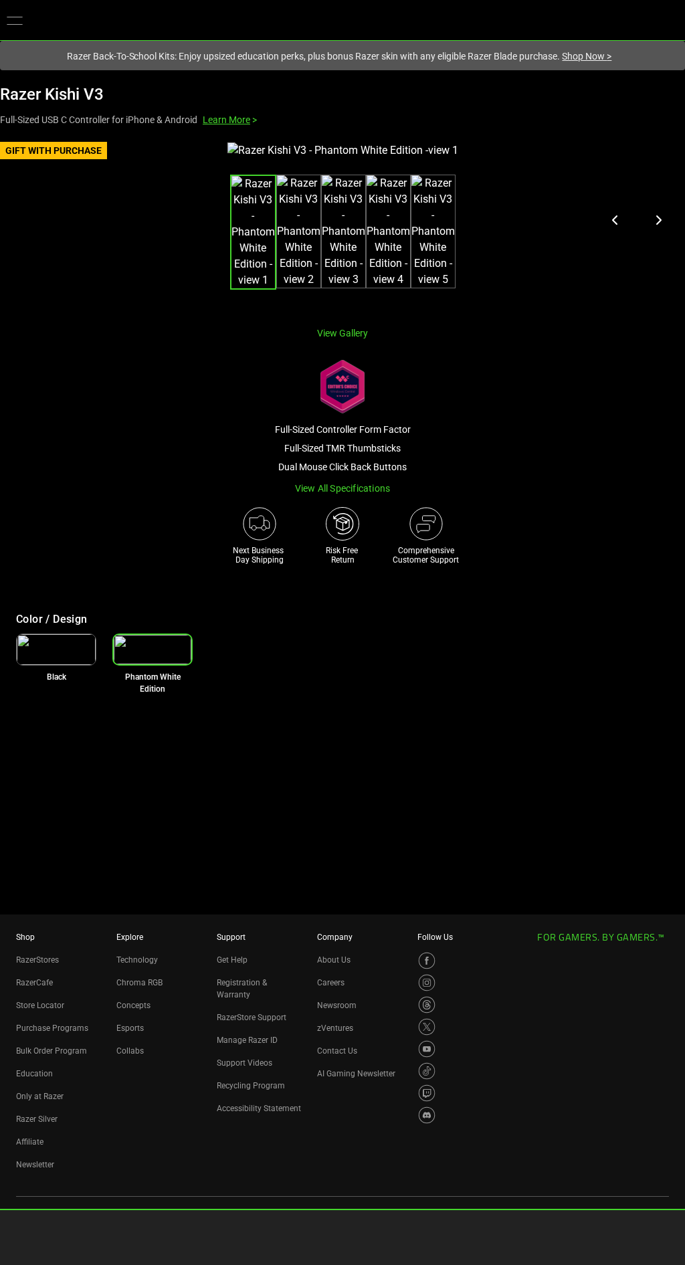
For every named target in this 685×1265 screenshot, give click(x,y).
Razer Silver (37, 1119)
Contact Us (337, 1051)
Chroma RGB (139, 982)
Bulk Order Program (51, 1051)
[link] (56, 650)
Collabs (130, 1051)
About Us (334, 960)
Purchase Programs (52, 1028)
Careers (331, 982)
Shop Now (586, 56)
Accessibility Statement (259, 1108)
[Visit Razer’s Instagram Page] (426, 982)
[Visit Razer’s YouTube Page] (426, 1049)
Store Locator (40, 1005)
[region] (342, 229)
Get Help (232, 960)
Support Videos (244, 1063)
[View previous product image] (615, 220)
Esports (130, 1028)
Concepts (133, 1005)
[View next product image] (658, 220)
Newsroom (337, 1005)
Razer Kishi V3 (52, 94)
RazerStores (37, 960)
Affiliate (29, 1142)
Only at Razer (40, 1096)
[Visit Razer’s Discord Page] (426, 1115)
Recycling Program (251, 1085)
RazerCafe (34, 982)
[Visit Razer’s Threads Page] (426, 1004)
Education (34, 1073)
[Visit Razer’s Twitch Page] (426, 1093)
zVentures (335, 1028)
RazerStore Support (251, 1017)
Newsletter (35, 1164)
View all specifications (343, 488)
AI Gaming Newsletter (356, 1073)
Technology (137, 960)
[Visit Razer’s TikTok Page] (426, 1071)
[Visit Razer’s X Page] (426, 1026)
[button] (15, 20)
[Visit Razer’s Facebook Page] (426, 960)
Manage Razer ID (247, 1040)
